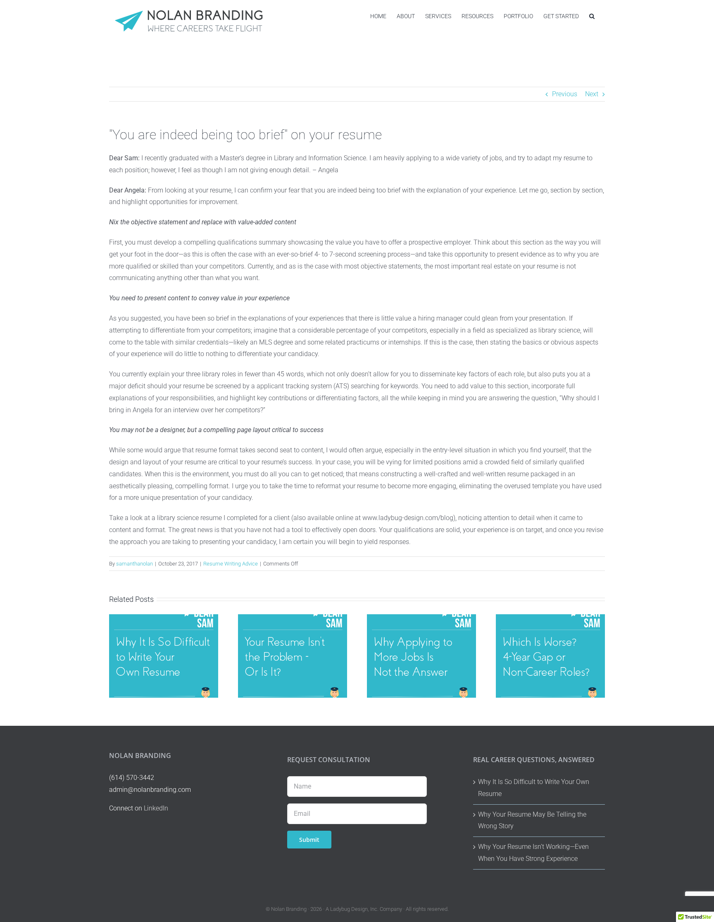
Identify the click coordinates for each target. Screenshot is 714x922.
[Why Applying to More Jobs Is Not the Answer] (421, 618)
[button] (592, 16)
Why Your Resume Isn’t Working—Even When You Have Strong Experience (533, 853)
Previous (564, 94)
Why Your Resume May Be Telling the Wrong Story (532, 820)
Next (591, 94)
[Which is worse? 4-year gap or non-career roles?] (550, 618)
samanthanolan (134, 564)
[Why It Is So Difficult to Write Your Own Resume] (163, 618)
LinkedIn (156, 808)
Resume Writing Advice (230, 564)
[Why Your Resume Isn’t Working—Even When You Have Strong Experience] (292, 618)
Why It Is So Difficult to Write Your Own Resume (533, 788)
